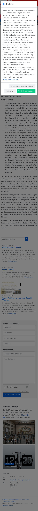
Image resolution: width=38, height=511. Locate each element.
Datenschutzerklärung (10, 79)
